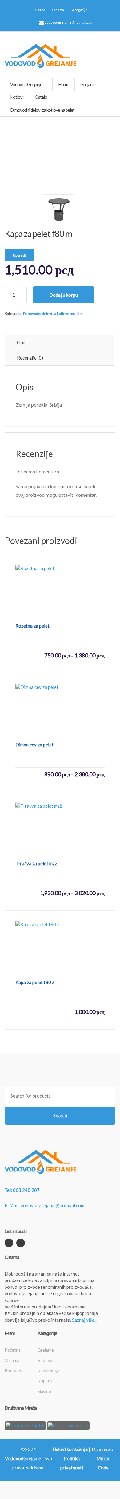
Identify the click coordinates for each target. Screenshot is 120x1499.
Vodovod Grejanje (26, 84)
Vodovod (46, 1360)
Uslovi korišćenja (70, 1449)
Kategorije (79, 10)
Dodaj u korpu (63, 295)
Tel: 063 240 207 (22, 1190)
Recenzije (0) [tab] (30, 357)
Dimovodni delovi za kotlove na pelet (53, 313)
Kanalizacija (48, 1370)
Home (63, 84)
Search (60, 1115)
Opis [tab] (21, 342)
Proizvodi (13, 1370)
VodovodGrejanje (23, 1458)
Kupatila (46, 1380)
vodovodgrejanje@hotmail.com (68, 22)
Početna (39, 10)
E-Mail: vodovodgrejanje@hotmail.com (44, 1205)
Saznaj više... (84, 1320)
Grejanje (46, 1349)
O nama (58, 10)
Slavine (44, 1391)
